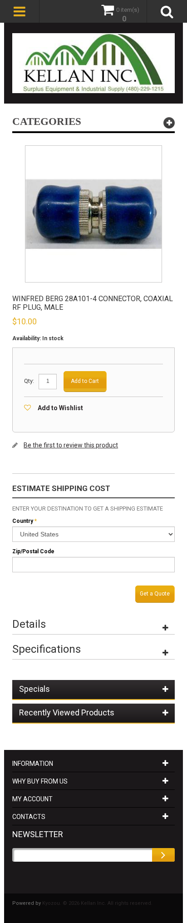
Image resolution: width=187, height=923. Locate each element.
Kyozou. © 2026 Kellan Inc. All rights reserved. (97, 903)
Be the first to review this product (71, 445)
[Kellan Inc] (93, 63)
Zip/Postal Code (33, 551)
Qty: (29, 380)
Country (22, 521)
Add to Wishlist (60, 408)
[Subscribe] (163, 855)
